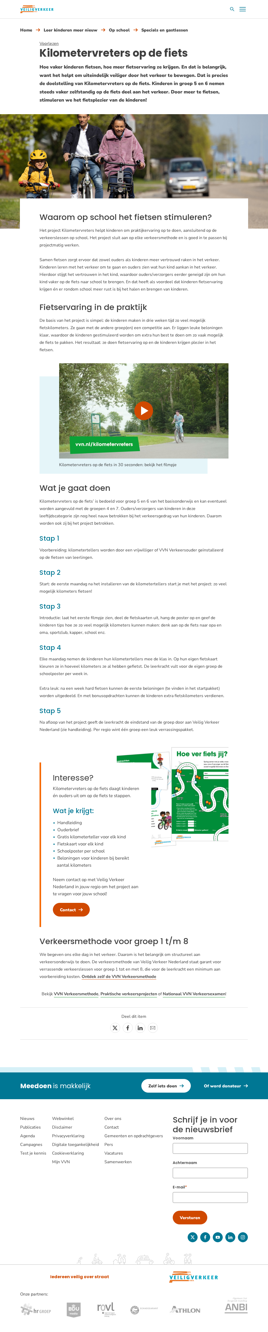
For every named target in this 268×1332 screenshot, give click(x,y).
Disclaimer (62, 1127)
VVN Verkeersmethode (76, 994)
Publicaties (30, 1127)
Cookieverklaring (68, 1153)
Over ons (112, 1119)
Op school (119, 30)
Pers (108, 1144)
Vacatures (113, 1153)
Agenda (27, 1136)
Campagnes (31, 1144)
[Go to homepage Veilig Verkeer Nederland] (36, 9)
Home (26, 30)
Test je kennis (33, 1153)
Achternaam (185, 1162)
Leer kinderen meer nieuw (70, 30)
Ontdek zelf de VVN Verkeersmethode (119, 977)
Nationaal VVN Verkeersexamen (194, 994)
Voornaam (183, 1138)
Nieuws (27, 1119)
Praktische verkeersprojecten (128, 994)
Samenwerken (118, 1162)
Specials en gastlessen (164, 30)
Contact (111, 1127)
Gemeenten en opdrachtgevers (133, 1136)
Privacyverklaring (68, 1136)
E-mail (179, 1187)
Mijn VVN (61, 1162)
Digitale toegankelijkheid (75, 1144)
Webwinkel (63, 1119)
